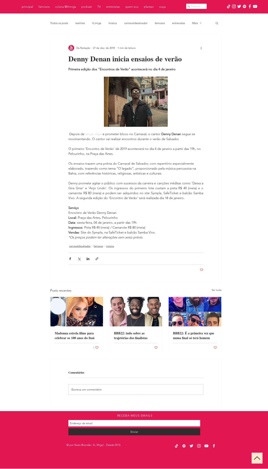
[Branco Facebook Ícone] (249, 6)
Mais (195, 23)
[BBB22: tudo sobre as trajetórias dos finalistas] (136, 311)
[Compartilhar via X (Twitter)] (79, 258)
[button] (217, 22)
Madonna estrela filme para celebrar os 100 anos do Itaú (74, 335)
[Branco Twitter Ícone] (239, 6)
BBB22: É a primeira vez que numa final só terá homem (193, 335)
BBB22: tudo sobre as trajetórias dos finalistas (130, 335)
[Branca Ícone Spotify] (244, 6)
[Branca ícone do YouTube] (255, 6)
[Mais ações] (201, 48)
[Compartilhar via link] (97, 258)
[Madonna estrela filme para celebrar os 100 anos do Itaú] (76, 311)
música (112, 23)
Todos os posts (59, 23)
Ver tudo (217, 290)
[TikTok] (228, 6)
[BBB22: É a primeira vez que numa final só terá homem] (195, 311)
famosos (160, 23)
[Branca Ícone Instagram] (233, 6)
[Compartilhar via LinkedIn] (88, 258)
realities (80, 23)
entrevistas (178, 23)
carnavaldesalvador (135, 23)
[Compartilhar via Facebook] (70, 258)
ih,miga (96, 23)
